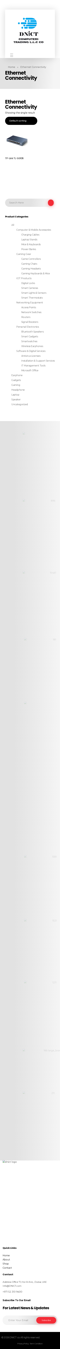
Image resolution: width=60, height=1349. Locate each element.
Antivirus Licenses (30, 356)
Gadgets (16, 380)
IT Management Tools (33, 365)
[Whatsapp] (33, 55)
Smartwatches (29, 341)
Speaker (16, 399)
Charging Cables (30, 234)
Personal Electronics (27, 326)
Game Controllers (31, 259)
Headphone (18, 389)
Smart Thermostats (32, 297)
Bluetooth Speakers (32, 331)
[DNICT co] (29, 31)
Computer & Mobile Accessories (33, 229)
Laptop (15, 394)
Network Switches (31, 312)
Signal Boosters (29, 322)
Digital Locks (28, 283)
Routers (25, 317)
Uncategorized (19, 404)
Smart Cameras (29, 288)
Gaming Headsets (31, 268)
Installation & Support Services (38, 360)
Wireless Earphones (32, 346)
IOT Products (23, 278)
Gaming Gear (23, 254)
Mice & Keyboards (31, 244)
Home (11, 67)
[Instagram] (29, 55)
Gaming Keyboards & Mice (35, 273)
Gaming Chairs (29, 263)
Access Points (28, 307)
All (12, 225)
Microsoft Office (29, 370)
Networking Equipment (29, 302)
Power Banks (28, 249)
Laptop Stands (29, 239)
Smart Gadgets (29, 336)
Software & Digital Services (30, 351)
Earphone (16, 375)
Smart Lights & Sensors (33, 292)
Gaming (15, 385)
